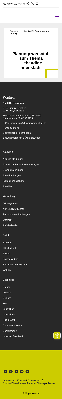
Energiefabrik (10, 331)
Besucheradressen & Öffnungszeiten (21, 138)
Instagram (10, 372)
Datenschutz (34, 380)
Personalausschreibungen (16, 214)
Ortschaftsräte (10, 248)
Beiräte (6, 253)
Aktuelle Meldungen (13, 159)
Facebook (5, 372)
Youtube (21, 372)
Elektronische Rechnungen (17, 133)
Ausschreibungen (12, 175)
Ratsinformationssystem (15, 264)
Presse (51, 383)
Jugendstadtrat (10, 259)
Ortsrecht (7, 220)
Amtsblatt (7, 186)
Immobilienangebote (13, 181)
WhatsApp (27, 372)
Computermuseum (12, 325)
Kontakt (21, 380)
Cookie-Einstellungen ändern (19, 383)
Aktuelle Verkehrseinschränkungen (21, 164)
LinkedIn (16, 372)
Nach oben (31, 46)
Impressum (9, 380)
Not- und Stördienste (13, 209)
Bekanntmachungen (13, 170)
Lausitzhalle (9, 314)
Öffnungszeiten (10, 203)
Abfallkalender (10, 225)
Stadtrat (7, 242)
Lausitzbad (8, 309)
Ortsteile (7, 292)
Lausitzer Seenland (13, 336)
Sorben (6, 287)
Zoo (5, 303)
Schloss (7, 298)
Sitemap (41, 383)
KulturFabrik (9, 320)
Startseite (14, 31)
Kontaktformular (11, 128)
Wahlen (7, 270)
